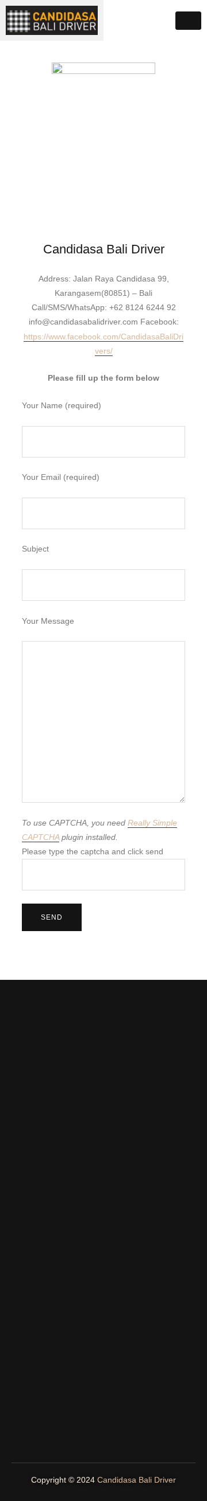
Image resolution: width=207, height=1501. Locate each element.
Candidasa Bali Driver (136, 1479)
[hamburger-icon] (188, 20)
